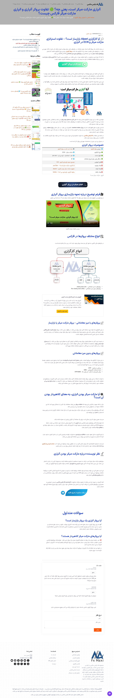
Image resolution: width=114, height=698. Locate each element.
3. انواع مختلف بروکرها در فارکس (31, 45)
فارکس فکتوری (76, 664)
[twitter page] (21, 665)
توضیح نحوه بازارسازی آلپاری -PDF (65, 162)
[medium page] (28, 665)
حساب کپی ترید (76, 667)
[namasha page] (18, 661)
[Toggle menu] (109, 693)
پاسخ (93, 572)
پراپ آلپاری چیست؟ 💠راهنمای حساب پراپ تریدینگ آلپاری (21, 92)
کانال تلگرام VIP (52, 661)
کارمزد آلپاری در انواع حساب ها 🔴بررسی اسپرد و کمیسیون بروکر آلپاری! (22, 64)
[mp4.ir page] (15, 661)
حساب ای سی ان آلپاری (48, 444)
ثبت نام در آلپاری (62, 311)
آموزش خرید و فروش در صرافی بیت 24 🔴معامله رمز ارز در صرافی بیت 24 (21, 137)
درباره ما (54, 664)
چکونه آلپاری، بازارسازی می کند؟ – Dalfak (64, 172)
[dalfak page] (12, 661)
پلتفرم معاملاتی (76, 655)
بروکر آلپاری (69, 51)
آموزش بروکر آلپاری (80, 18)
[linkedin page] (18, 665)
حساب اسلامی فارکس (74, 670)
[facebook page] (28, 661)
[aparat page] (21, 661)
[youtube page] (25, 661)
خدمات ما (53, 655)
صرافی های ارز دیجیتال (74, 673)
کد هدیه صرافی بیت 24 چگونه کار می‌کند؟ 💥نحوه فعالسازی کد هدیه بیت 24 (21, 109)
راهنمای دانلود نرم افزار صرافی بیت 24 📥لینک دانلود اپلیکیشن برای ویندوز (21, 146)
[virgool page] (25, 665)
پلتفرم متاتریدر (76, 658)
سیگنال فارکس (52, 658)
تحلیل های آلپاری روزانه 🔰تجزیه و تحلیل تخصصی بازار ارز (22, 83)
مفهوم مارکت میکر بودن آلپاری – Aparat (64, 169)
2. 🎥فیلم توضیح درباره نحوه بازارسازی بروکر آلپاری (27, 43)
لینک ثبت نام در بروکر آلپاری (65, 149)
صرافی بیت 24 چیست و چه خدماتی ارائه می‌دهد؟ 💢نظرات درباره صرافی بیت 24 (21, 118)
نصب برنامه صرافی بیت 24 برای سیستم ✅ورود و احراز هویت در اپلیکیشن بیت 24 (22, 127)
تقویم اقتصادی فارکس (74, 661)
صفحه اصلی (90, 18)
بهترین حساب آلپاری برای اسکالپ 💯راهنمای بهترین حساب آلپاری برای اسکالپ (21, 74)
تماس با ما (27, 655)
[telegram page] (15, 665)
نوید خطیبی (88, 34)
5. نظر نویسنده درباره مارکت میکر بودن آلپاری (28, 51)
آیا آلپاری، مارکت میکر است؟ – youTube (64, 166)
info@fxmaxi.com (25, 658)
